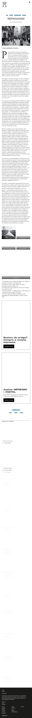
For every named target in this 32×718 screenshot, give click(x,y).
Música (8, 614)
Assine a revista (9, 400)
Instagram (3, 704)
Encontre (4, 693)
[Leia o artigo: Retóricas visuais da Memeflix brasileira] (7, 541)
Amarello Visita (4, 715)
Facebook (15, 412)
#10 (7, 15)
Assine (3, 691)
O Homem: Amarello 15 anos (8, 612)
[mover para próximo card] (29, 421)
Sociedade (4, 713)
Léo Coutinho (8, 598)
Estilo (12, 709)
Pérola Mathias (7, 616)
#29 (5, 636)
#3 (5, 530)
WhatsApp (21, 412)
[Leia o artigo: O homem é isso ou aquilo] (7, 604)
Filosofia (3, 709)
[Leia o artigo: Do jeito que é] (7, 497)
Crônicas (3, 711)
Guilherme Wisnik (17, 22)
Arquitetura (17, 15)
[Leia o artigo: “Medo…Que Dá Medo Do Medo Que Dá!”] (7, 519)
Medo (7, 530)
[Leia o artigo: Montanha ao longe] (7, 586)
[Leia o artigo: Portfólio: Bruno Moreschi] (7, 477)
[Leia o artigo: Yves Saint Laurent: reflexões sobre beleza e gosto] (7, 669)
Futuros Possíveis (8, 442)
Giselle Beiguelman (8, 554)
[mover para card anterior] (28, 421)
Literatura (3, 710)
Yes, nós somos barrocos (7, 552)
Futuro (11, 15)
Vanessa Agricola (8, 472)
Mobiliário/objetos (14, 711)
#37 (3, 442)
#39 (2, 552)
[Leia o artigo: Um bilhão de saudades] (7, 455)
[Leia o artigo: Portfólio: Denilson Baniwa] (7, 431)
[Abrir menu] (29, 2)
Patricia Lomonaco (8, 532)
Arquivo (7, 636)
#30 (5, 596)
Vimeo (3, 703)
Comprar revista (9, 346)
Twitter (10, 412)
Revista (22, 706)
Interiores (13, 710)
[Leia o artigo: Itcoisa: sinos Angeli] (7, 647)
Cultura (3, 706)
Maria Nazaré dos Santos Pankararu (8, 577)
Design (24, 15)
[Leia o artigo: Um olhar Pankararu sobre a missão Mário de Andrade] (7, 563)
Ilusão (8, 596)
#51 (2, 612)
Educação (3, 707)
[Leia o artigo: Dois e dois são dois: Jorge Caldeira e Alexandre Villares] (7, 625)
